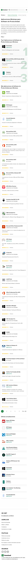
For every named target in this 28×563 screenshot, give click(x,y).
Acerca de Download (6, 522)
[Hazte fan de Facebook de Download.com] (3, 552)
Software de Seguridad (22, 15)
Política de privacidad (6, 535)
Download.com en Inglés (6, 529)
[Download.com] (4, 10)
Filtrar (2, 37)
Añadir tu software (5, 524)
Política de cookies (5, 540)
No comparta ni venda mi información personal (11, 542)
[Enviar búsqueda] (9, 10)
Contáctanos (4, 526)
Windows (3, 15)
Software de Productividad (12, 15)
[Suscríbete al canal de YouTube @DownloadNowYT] (8, 552)
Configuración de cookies (7, 544)
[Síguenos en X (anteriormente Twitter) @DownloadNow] (5, 552)
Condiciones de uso (6, 538)
